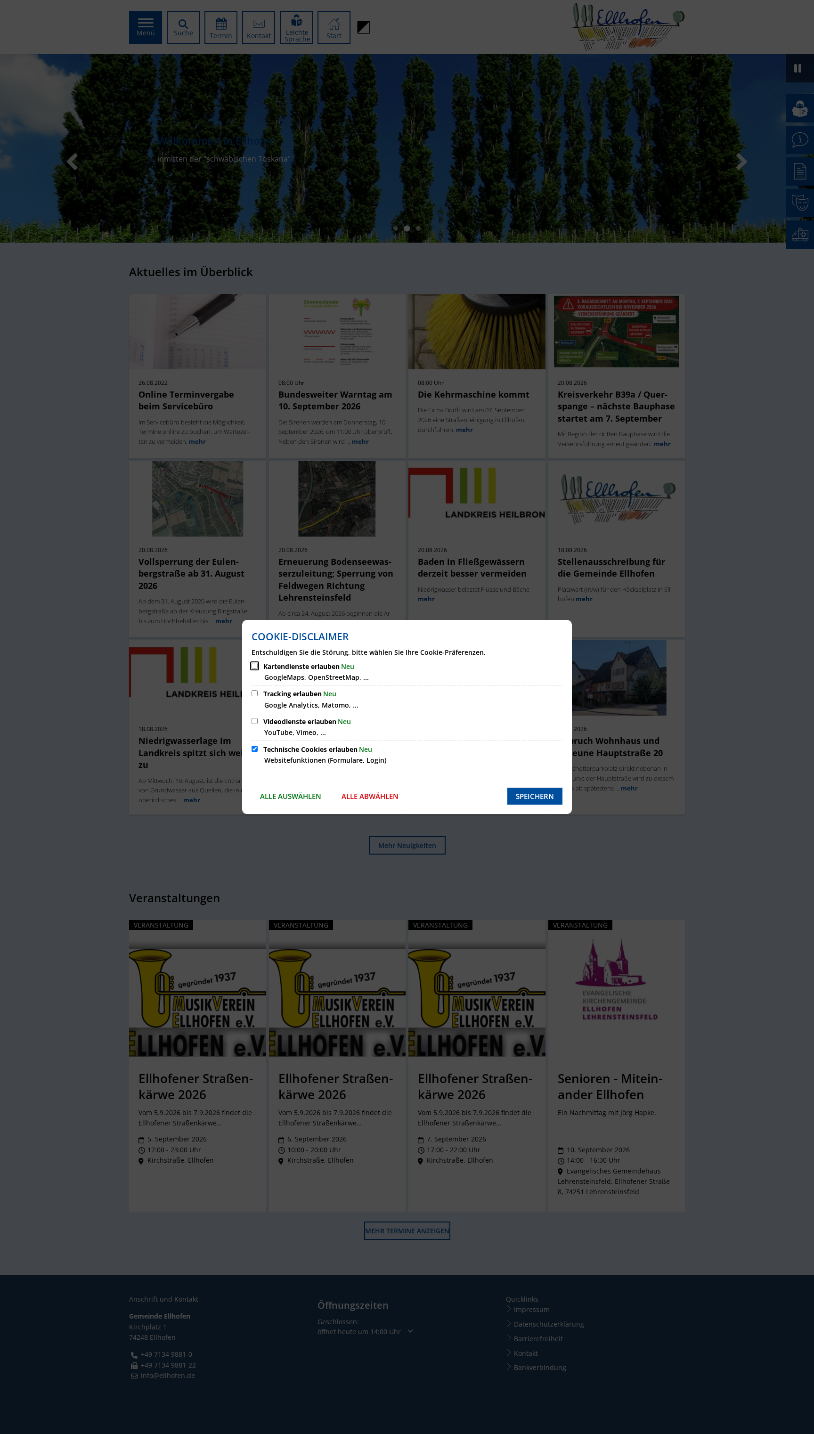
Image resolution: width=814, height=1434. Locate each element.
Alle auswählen (290, 796)
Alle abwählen (370, 796)
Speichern (535, 796)
